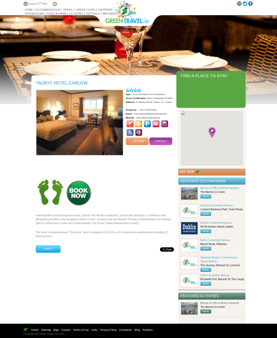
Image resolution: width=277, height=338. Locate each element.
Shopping (105, 9)
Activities (76, 13)
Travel (68, 9)
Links (94, 329)
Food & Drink (56, 13)
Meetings (109, 13)
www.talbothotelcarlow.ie (148, 117)
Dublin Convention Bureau (216, 222)
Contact (161, 141)
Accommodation (48, 9)
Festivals (93, 13)
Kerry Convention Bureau (215, 240)
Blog (137, 329)
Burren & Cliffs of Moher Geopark (219, 188)
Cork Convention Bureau (215, 275)
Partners (148, 329)
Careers (66, 329)
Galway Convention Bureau (216, 205)
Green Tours (85, 9)
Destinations (34, 13)
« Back (48, 248)
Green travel (124, 11)
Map (55, 329)
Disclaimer (125, 329)
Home (29, 9)
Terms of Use (81, 329)
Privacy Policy (108, 329)
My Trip (139, 141)
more (206, 196)
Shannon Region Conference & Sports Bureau (218, 259)
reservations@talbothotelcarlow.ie (150, 114)
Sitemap (46, 329)
